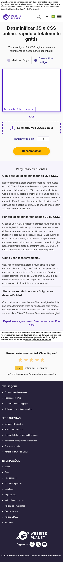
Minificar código (20, 60)
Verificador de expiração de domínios (21, 441)
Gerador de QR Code (14, 429)
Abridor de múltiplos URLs (16, 452)
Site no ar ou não (12, 446)
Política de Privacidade (15, 506)
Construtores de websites (16, 392)
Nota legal (9, 489)
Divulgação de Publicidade (28, 9)
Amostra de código (13, 109)
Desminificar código (46, 60)
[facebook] (32, 544)
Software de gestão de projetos (18, 409)
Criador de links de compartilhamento (21, 435)
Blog (7, 472)
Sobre (7, 467)
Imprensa (9, 522)
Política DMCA (11, 517)
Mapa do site (10, 494)
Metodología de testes (14, 500)
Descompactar (31, 151)
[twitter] (38, 544)
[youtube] (44, 544)
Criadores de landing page (16, 403)
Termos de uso (11, 511)
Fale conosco (11, 478)
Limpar (28, 109)
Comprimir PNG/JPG (14, 424)
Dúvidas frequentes (13, 483)
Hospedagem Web (13, 398)
